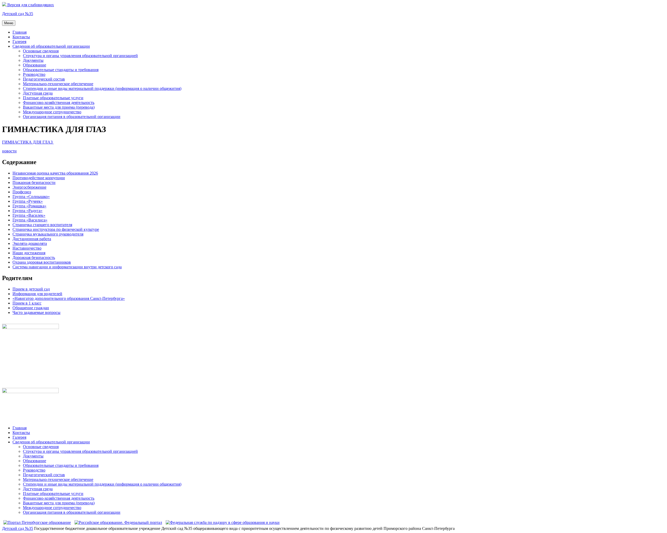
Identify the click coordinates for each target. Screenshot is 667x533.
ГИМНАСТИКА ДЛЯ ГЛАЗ (28, 142)
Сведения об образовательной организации (51, 46)
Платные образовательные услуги (53, 98)
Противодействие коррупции (39, 178)
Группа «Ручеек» (28, 201)
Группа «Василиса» (30, 220)
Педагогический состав (44, 79)
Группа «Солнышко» (31, 196)
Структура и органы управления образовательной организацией (80, 55)
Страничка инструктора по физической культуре (56, 229)
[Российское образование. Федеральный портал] (118, 522)
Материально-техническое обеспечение (58, 84)
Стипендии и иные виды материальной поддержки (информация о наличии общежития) (102, 88)
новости (9, 151)
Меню (8, 23)
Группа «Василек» (29, 215)
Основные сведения (41, 51)
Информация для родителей (37, 294)
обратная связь (15, 321)
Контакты (21, 37)
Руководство (34, 74)
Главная (20, 32)
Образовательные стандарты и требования (60, 69)
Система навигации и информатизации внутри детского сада (67, 267)
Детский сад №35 (17, 13)
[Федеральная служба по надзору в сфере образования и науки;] (223, 522)
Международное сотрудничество (52, 112)
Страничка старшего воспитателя (42, 224)
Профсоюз (22, 192)
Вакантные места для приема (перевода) (59, 107)
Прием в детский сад (31, 289)
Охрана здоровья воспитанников (42, 262)
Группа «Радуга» (27, 210)
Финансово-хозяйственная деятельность (58, 102)
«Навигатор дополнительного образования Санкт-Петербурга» (69, 298)
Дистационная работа (32, 239)
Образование (34, 65)
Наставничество (27, 248)
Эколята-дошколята (30, 243)
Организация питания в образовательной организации (71, 116)
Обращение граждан (31, 308)
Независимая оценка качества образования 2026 (55, 173)
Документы (33, 60)
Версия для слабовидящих (30, 5)
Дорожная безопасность (34, 257)
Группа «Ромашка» (29, 206)
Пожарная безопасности (34, 182)
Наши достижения (29, 253)
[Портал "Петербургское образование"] (37, 522)
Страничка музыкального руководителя (48, 234)
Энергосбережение (29, 187)
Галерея (19, 41)
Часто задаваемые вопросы (36, 312)
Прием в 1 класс (27, 303)
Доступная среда (38, 93)
